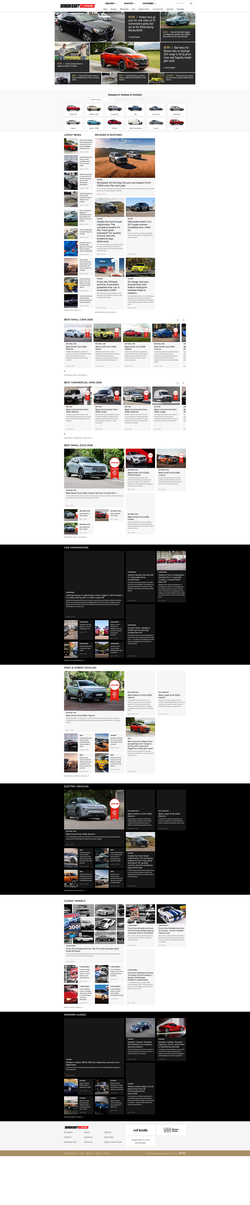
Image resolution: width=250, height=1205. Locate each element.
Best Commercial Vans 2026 (83, 382)
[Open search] (191, 3)
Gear (133, 9)
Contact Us (106, 1153)
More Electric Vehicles (73, 890)
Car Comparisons (76, 547)
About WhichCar (113, 1142)
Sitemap (98, 1153)
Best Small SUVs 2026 (78, 445)
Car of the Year (158, 9)
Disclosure (90, 1153)
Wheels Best (124, 9)
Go (141, 100)
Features (109, 1137)
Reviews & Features (108, 134)
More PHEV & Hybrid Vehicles (76, 776)
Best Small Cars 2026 (78, 319)
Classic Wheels (74, 900)
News (105, 9)
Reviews (113, 9)
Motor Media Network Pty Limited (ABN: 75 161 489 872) (162, 1153)
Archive (88, 1142)
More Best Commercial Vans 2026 (77, 438)
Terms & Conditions (71, 1153)
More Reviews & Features (105, 312)
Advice (107, 1132)
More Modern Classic (73, 1117)
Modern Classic (144, 9)
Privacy (82, 1153)
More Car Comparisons (73, 660)
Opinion (88, 1137)
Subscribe (170, 9)
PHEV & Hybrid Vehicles (80, 667)
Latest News (72, 134)
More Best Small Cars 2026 (75, 375)
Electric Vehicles (76, 786)
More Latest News (71, 310)
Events (67, 1137)
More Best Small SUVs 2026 (75, 537)
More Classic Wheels (72, 1007)
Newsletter (180, 9)
